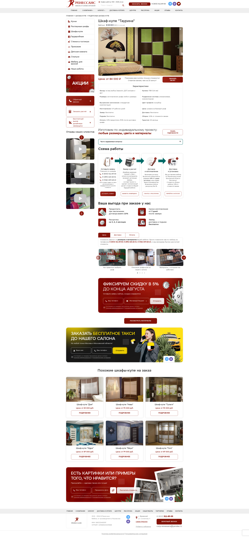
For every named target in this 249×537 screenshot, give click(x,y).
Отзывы (167, 10)
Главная (74, 10)
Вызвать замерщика (129, 193)
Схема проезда (141, 522)
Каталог (101, 10)
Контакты (178, 10)
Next (82, 213)
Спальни (75, 57)
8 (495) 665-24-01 (158, 1)
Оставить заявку (108, 193)
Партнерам (160, 511)
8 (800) (165, 516)
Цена (104, 235)
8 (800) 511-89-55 (159, 4)
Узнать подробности (172, 132)
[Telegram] (170, 4)
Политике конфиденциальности (114, 308)
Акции (156, 10)
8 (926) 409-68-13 (158, 6)
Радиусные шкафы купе (98, 16)
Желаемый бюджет (137, 301)
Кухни (74, 21)
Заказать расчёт (172, 79)
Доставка (117, 235)
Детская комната (79, 52)
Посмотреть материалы (140, 321)
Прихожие (76, 47)
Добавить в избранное (143, 526)
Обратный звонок (169, 521)
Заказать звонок (139, 4)
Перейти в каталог (173, 193)
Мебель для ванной (76, 63)
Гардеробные (77, 37)
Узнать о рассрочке (151, 193)
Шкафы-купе (80, 16)
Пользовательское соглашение (136, 534)
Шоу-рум (133, 10)
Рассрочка (145, 10)
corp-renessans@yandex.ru (169, 526)
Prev (82, 137)
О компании (87, 10)
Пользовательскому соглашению (133, 308)
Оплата (132, 235)
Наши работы (77, 69)
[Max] (174, 4)
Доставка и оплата (117, 10)
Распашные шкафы (80, 26)
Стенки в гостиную (80, 42)
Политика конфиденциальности (113, 534)
